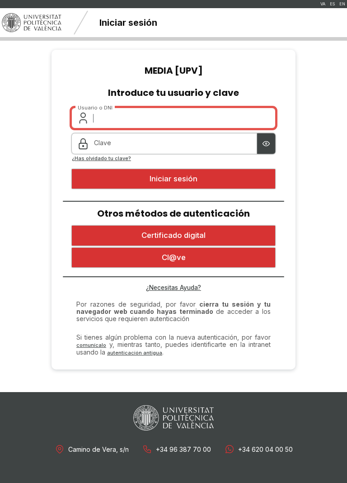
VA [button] (322, 4)
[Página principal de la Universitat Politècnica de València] (31, 22)
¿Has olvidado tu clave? (101, 158)
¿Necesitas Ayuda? (173, 287)
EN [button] (342, 4)
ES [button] (332, 4)
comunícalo (91, 345)
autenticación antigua (134, 353)
